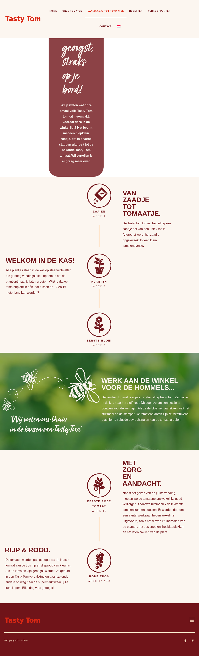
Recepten (136, 11)
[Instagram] (192, 640)
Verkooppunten (159, 11)
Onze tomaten (72, 11)
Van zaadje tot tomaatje (106, 11)
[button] (192, 620)
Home (53, 11)
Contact (106, 26)
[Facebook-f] (185, 640)
